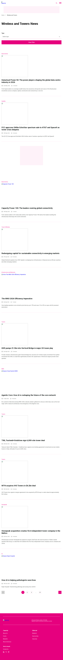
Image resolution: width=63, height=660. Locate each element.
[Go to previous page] (3, 592)
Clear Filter (31, 42)
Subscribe (34, 639)
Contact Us (5, 649)
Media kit (34, 633)
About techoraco (7, 641)
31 (40, 592)
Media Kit (5, 639)
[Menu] (60, 3)
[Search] (56, 3)
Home (3, 15)
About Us (5, 633)
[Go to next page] (59, 592)
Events (4, 636)
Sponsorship (35, 636)
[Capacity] (7, 3)
